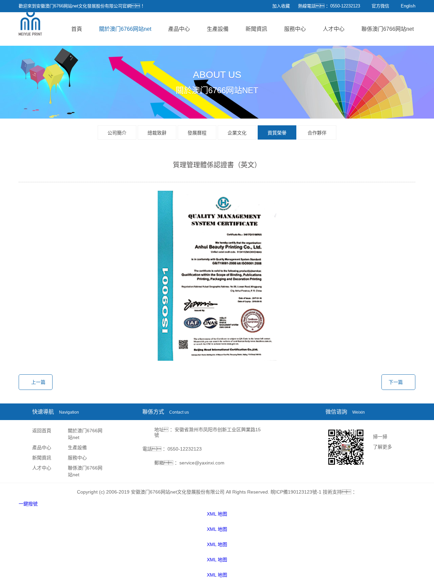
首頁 (76, 29)
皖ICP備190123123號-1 (296, 492)
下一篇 (396, 382)
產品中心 (179, 29)
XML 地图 (217, 514)
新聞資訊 (256, 29)
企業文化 (237, 133)
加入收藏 (281, 5)
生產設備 (218, 29)
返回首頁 (41, 430)
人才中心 (333, 29)
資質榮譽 (277, 133)
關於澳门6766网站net (125, 29)
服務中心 (295, 29)
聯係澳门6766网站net (387, 29)
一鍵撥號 (28, 503)
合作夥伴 (317, 133)
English (408, 5)
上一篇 (38, 382)
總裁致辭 (156, 133)
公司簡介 (116, 133)
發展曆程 (197, 133)
